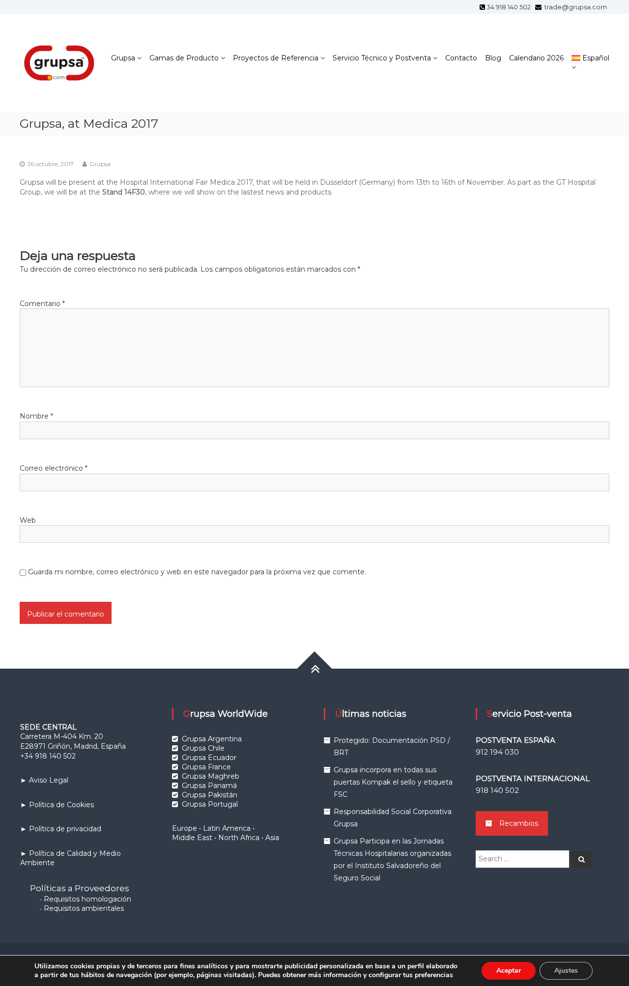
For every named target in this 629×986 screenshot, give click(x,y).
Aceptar (508, 970)
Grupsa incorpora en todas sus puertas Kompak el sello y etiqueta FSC (393, 782)
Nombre (36, 416)
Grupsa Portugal (210, 804)
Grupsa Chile (203, 748)
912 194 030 (497, 752)
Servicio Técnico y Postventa (382, 58)
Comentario (42, 303)
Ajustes (566, 970)
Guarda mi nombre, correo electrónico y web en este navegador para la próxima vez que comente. (197, 571)
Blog (493, 58)
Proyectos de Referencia (275, 58)
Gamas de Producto (184, 58)
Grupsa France (206, 766)
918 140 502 (497, 790)
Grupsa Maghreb (210, 776)
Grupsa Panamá (209, 785)
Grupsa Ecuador (209, 757)
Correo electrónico (53, 468)
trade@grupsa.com (575, 7)
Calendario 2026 (536, 58)
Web (28, 520)
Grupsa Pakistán (209, 794)
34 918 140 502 (510, 7)
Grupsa (123, 58)
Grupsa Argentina (212, 738)
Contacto (461, 58)
